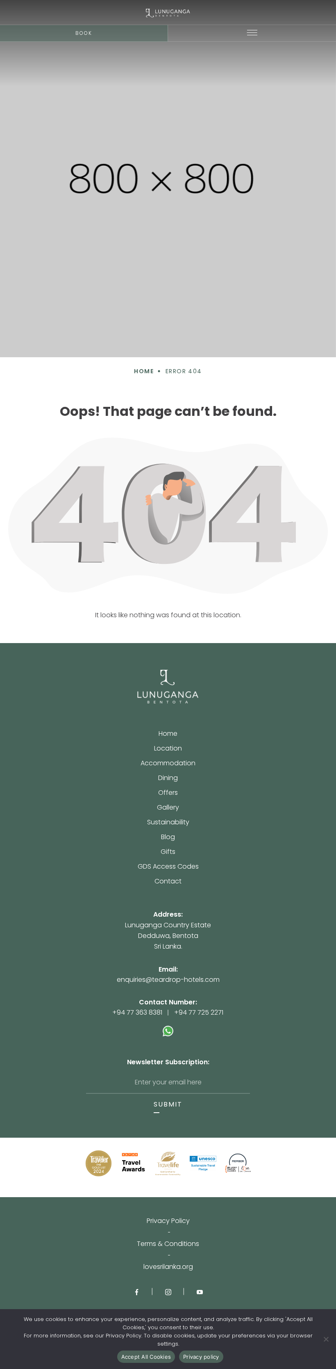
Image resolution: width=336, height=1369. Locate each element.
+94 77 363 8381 (137, 1012)
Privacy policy (201, 1356)
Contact (168, 881)
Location (168, 749)
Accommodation (168, 764)
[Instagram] (168, 1291)
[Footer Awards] (98, 1163)
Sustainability (168, 823)
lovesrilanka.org (168, 1267)
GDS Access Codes (168, 867)
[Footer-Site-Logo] (168, 687)
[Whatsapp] (168, 1027)
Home (168, 734)
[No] (326, 1339)
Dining (168, 779)
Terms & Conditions (168, 1244)
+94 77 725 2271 (198, 1012)
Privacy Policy (168, 1221)
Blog (168, 838)
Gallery (168, 808)
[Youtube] (200, 1291)
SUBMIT (168, 1104)
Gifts (168, 852)
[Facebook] (137, 1291)
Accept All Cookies (146, 1356)
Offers (168, 793)
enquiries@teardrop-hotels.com (168, 979)
